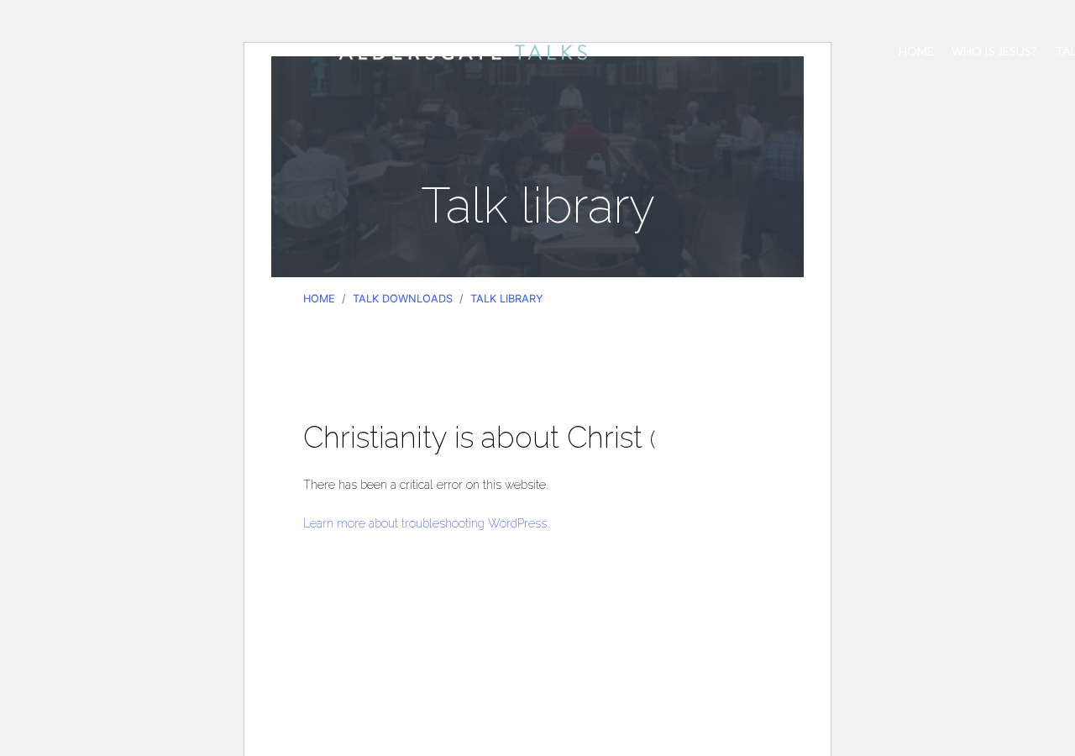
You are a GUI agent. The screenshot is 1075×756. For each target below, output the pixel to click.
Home (916, 51)
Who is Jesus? (994, 51)
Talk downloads (403, 298)
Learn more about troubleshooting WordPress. (426, 523)
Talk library (506, 298)
